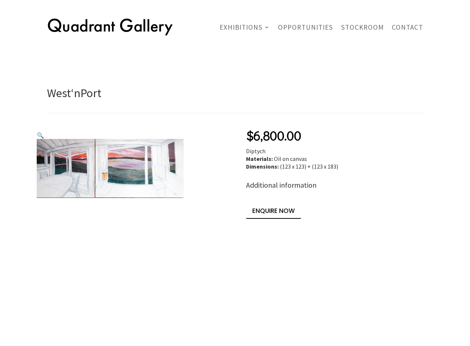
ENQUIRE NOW (273, 210)
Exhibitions (241, 27)
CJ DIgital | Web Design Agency (118, 329)
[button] (40, 135)
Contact (407, 27)
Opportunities (305, 27)
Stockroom (362, 27)
